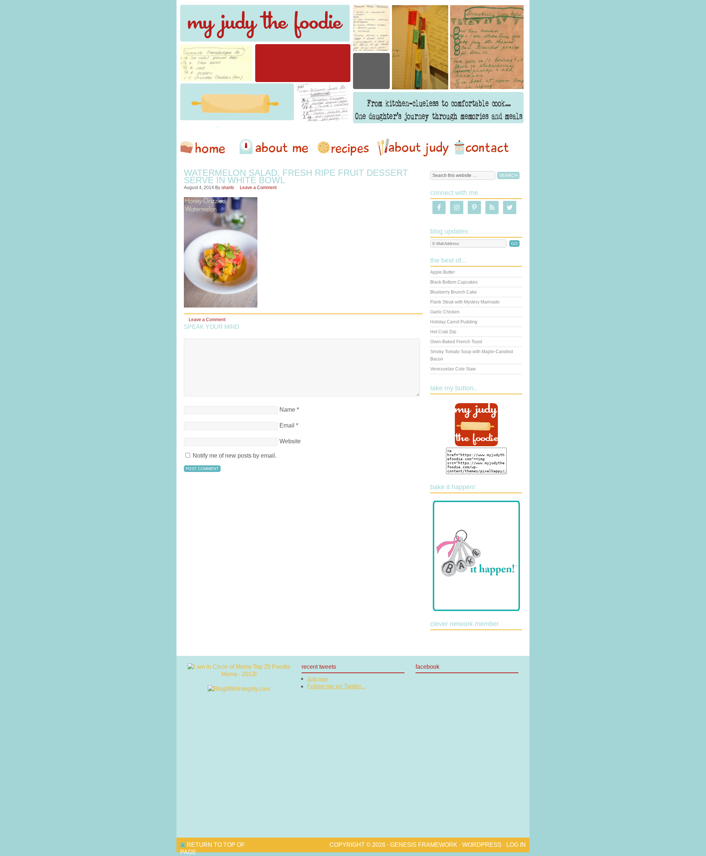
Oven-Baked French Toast (456, 341)
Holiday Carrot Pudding (453, 321)
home (206, 147)
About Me (275, 147)
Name (287, 409)
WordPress (482, 845)
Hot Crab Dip (443, 331)
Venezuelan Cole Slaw (453, 369)
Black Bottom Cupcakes (454, 282)
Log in (516, 845)
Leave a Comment (258, 187)
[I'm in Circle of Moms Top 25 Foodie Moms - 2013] (239, 674)
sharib (227, 187)
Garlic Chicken (445, 312)
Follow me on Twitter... (336, 686)
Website (290, 441)
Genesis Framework (423, 845)
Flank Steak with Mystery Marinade (465, 302)
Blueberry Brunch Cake (453, 292)
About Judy (412, 147)
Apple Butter (442, 272)
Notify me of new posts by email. (235, 455)
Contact (481, 147)
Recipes (344, 147)
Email (287, 425)
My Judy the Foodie (353, 64)
